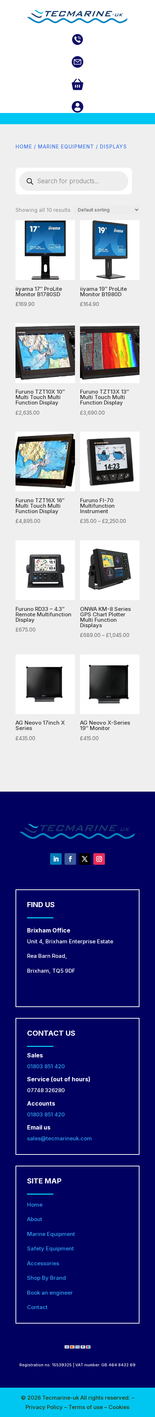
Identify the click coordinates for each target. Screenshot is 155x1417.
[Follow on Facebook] (70, 859)
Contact (37, 1307)
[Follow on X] (84, 859)
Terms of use (86, 1407)
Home (23, 147)
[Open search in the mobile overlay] (73, 181)
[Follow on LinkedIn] (56, 859)
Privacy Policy (45, 1407)
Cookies (118, 1407)
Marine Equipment (66, 147)
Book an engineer (50, 1292)
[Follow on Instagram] (99, 859)
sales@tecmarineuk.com (59, 1138)
